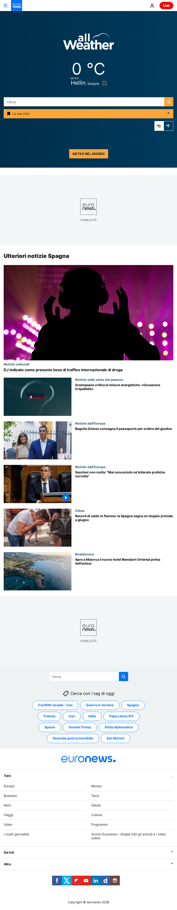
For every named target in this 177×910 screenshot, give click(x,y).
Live (166, 5)
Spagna (133, 705)
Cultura (96, 815)
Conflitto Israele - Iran (55, 705)
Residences (84, 554)
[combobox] (88, 101)
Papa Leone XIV (121, 716)
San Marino (115, 738)
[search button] (168, 101)
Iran (72, 716)
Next (7, 805)
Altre (7, 864)
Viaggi (8, 815)
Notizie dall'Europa (90, 423)
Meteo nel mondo (89, 154)
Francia (49, 716)
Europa (9, 786)
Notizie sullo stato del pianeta (99, 379)
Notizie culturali (16, 364)
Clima (79, 510)
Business (10, 796)
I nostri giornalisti (16, 834)
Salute (96, 805)
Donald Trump (80, 727)
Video (8, 824)
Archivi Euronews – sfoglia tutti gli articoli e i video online (128, 836)
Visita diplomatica (118, 727)
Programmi (99, 824)
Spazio (49, 727)
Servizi (9, 853)
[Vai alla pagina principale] (16, 5)
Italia (92, 716)
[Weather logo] (88, 43)
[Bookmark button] (103, 83)
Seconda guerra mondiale (73, 738)
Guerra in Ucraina (100, 705)
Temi (7, 776)
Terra (95, 796)
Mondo (96, 786)
